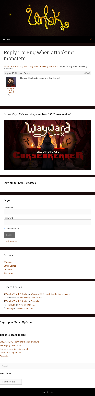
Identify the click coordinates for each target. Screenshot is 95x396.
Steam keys (36, 301)
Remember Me (12, 228)
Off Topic (8, 269)
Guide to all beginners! (10, 352)
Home (6, 66)
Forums (14, 66)
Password (8, 218)
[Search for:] (47, 366)
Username (8, 207)
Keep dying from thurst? (31, 297)
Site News (8, 273)
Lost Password (10, 241)
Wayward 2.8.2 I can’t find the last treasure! (50, 294)
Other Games (10, 265)
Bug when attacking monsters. (44, 66)
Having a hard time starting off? (14, 349)
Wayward (24, 66)
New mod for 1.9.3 (27, 304)
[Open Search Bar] (91, 39)
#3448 (87, 73)
